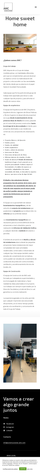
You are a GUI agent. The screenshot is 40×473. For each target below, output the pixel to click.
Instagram (10, 427)
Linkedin (9, 430)
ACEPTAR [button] (22, 468)
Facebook (10, 424)
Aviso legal (11, 455)
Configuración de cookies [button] (10, 469)
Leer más (30, 469)
